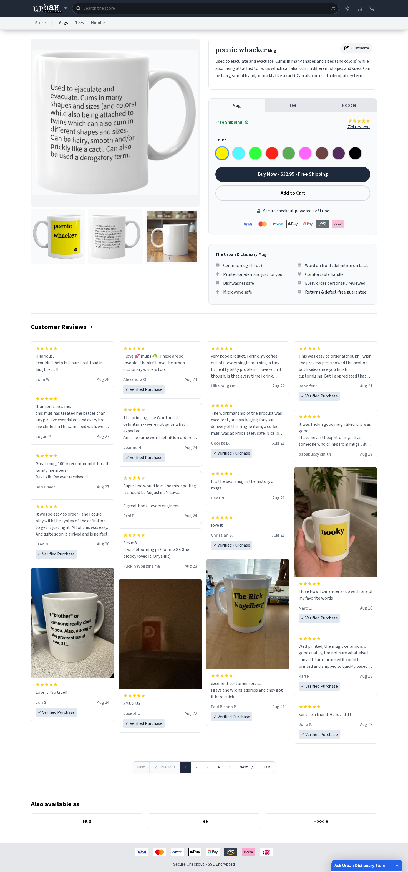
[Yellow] (222, 153)
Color (220, 140)
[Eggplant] (338, 153)
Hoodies (99, 23)
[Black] (355, 153)
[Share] (347, 8)
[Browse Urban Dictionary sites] (50, 8)
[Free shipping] (359, 8)
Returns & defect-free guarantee (335, 292)
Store (40, 23)
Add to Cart (293, 193)
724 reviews (358, 127)
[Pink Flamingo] (305, 153)
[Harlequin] (255, 153)
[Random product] (333, 8)
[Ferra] (322, 153)
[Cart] (372, 8)
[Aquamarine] (238, 153)
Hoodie (349, 105)
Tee (292, 105)
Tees (79, 23)
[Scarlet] (272, 153)
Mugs (63, 23)
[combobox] (205, 8)
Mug (237, 106)
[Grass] (288, 153)
